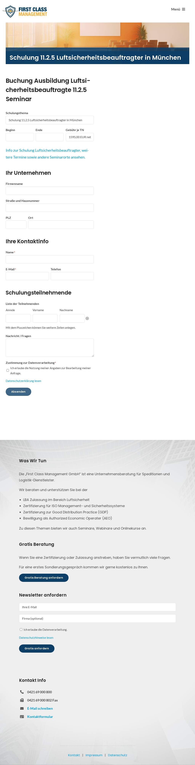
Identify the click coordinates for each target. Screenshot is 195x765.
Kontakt (74, 755)
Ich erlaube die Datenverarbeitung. (45, 629)
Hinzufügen (87, 318)
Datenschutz (117, 755)
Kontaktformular (40, 716)
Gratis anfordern (37, 648)
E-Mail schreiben (40, 708)
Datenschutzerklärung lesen (23, 380)
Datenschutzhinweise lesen (36, 637)
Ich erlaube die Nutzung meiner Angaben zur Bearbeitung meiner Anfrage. (50, 370)
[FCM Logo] (25, 6)
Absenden (18, 392)
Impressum (94, 755)
